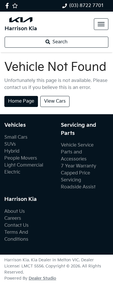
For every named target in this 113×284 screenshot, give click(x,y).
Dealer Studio (42, 278)
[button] (101, 24)
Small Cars (16, 137)
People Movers (20, 158)
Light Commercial (23, 165)
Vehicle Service (77, 145)
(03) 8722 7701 (86, 5)
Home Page (21, 101)
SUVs (10, 144)
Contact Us (16, 225)
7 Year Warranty (78, 166)
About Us (14, 211)
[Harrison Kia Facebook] (8, 5)
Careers (12, 218)
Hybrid (11, 151)
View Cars (55, 101)
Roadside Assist (78, 187)
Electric (12, 172)
